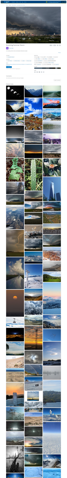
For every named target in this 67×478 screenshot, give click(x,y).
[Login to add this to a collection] (60, 45)
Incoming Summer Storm (21, 5)
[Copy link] (43, 72)
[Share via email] (41, 72)
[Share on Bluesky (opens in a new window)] (39, 72)
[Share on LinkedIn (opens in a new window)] (37, 72)
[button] (65, 2)
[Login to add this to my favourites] (58, 45)
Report (60, 52)
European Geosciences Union (54, 2)
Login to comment (57, 80)
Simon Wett (14, 5)
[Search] (2, 2)
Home (7, 5)
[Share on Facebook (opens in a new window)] (35, 72)
